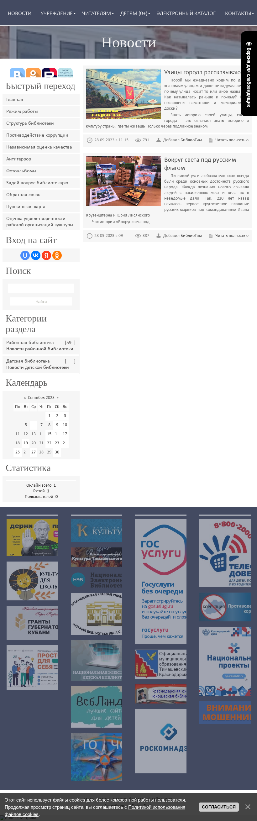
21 (41, 443)
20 (33, 443)
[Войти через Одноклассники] (57, 255)
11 (17, 434)
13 (33, 434)
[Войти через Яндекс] (46, 255)
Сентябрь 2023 (41, 397)
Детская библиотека (28, 361)
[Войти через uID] (25, 255)
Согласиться (219, 806)
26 (26, 452)
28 (41, 452)
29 (49, 452)
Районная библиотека (30, 342)
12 (26, 434)
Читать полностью (232, 140)
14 (41, 434)
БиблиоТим (191, 140)
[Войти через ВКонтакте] (35, 255)
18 (17, 443)
